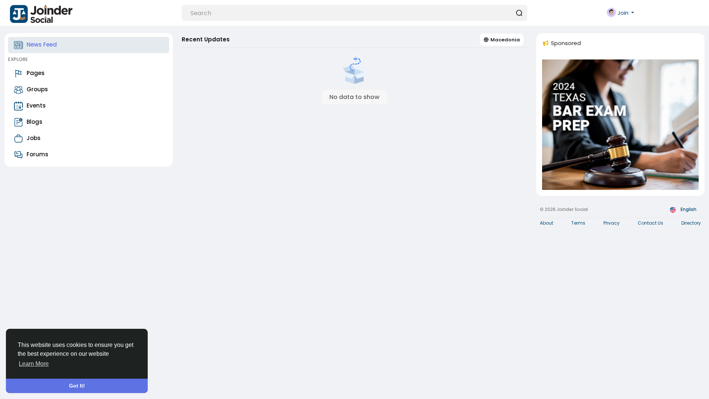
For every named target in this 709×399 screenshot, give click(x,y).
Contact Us (650, 223)
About (546, 223)
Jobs (34, 138)
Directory (691, 223)
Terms (578, 223)
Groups (37, 89)
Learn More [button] (34, 364)
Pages (36, 73)
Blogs (34, 122)
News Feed (42, 44)
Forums (37, 154)
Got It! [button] (77, 386)
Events (36, 105)
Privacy (611, 223)
